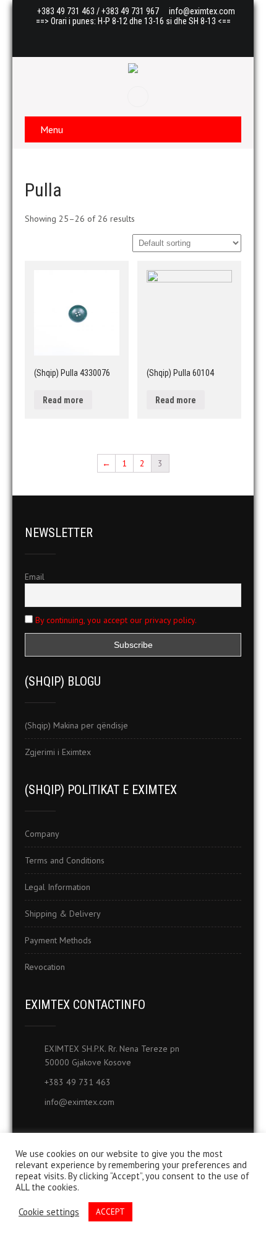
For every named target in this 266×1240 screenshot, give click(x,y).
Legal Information (57, 887)
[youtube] (133, 38)
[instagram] (157, 38)
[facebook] (109, 38)
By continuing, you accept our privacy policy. (116, 620)
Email (35, 576)
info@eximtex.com (202, 11)
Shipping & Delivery (63, 913)
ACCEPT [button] (110, 1212)
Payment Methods (58, 940)
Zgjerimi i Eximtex (58, 752)
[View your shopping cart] (139, 96)
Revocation (45, 966)
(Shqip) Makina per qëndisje (76, 725)
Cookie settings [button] (49, 1212)
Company (42, 833)
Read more (63, 400)
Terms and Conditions (65, 860)
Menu (51, 129)
